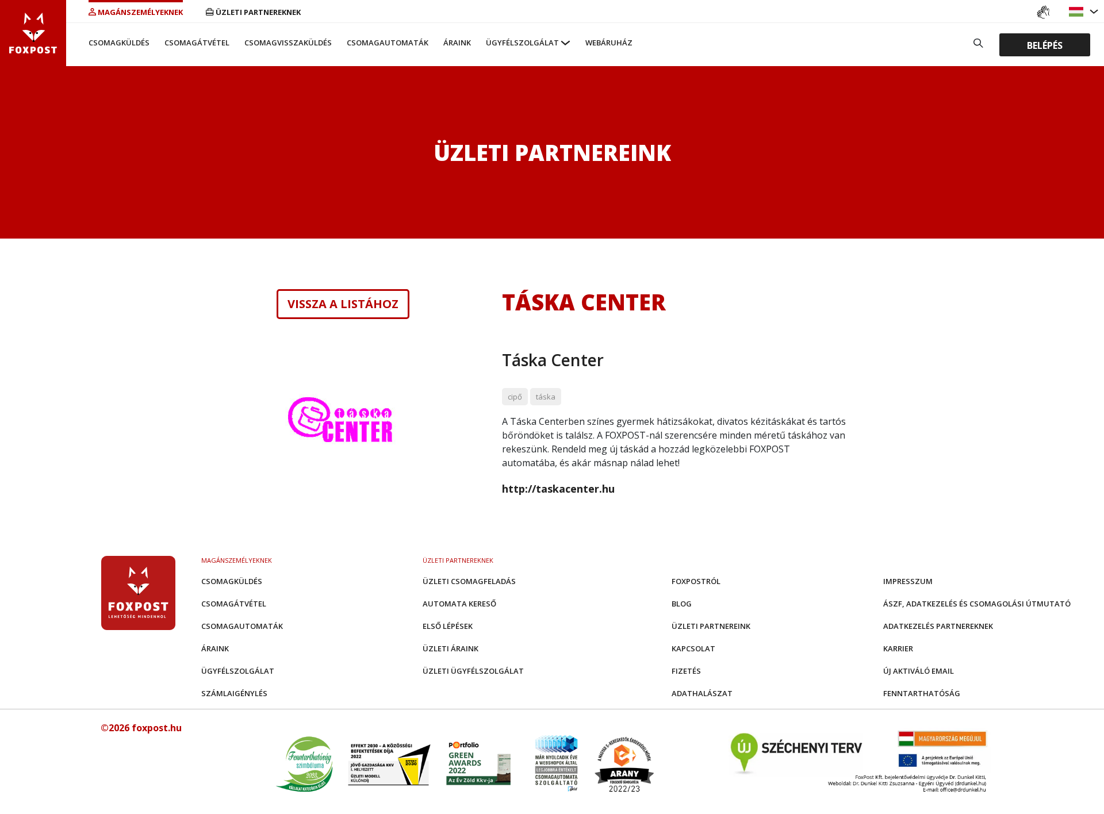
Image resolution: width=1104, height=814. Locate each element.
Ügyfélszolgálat (522, 42)
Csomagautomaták (387, 42)
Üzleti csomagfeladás (469, 581)
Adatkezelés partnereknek (938, 626)
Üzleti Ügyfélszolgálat (473, 671)
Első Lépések (448, 626)
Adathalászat (702, 693)
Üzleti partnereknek (258, 12)
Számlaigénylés (234, 693)
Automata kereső (459, 603)
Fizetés (686, 671)
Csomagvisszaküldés (288, 42)
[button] (1077, 12)
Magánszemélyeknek (140, 12)
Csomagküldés (119, 42)
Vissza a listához (343, 304)
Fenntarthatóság (921, 693)
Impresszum (908, 581)
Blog (682, 603)
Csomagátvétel (196, 42)
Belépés (1045, 45)
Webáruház (608, 42)
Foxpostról (696, 581)
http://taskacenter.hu (558, 489)
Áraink (457, 42)
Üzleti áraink (450, 648)
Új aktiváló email (918, 671)
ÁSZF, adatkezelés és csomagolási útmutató (977, 603)
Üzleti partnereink (711, 626)
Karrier (898, 648)
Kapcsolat (693, 648)
